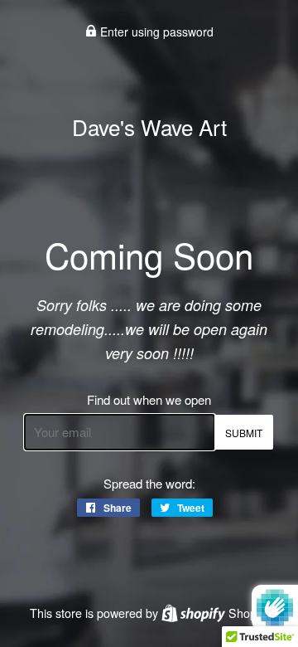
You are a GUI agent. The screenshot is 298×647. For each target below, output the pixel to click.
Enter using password (155, 31)
